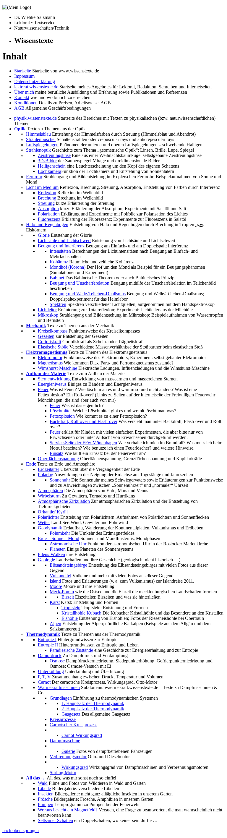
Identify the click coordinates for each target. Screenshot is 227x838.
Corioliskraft (49, 341)
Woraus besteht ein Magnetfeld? (68, 809)
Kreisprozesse (63, 719)
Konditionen (26, 102)
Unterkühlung (51, 671)
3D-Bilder (47, 160)
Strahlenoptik (38, 150)
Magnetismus (50, 362)
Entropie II (48, 644)
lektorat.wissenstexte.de (36, 86)
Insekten (45, 793)
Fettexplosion (62, 416)
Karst (55, 602)
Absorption (48, 208)
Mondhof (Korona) (67, 267)
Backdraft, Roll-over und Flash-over (83, 421)
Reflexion (47, 192)
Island (55, 580)
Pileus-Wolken (51, 554)
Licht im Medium (42, 187)
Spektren (58, 304)
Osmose (57, 660)
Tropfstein (70, 607)
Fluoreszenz (49, 219)
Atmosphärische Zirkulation (64, 501)
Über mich (24, 92)
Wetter (44, 522)
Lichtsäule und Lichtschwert (64, 240)
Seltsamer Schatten (55, 820)
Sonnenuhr (60, 479)
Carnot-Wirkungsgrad (81, 735)
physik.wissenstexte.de (35, 118)
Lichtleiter (47, 309)
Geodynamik (50, 527)
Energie (52, 384)
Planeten (58, 549)
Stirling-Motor (63, 772)
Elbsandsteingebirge (68, 565)
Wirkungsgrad (74, 767)
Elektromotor (50, 357)
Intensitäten (60, 251)
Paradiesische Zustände (71, 650)
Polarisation (49, 213)
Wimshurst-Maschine (57, 368)
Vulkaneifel (60, 575)
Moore (56, 586)
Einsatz (56, 453)
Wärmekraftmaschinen (59, 687)
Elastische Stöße (53, 346)
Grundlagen (61, 698)
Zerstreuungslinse (54, 155)
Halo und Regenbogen (47, 224)
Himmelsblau (38, 134)
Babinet (57, 277)
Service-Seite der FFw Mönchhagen (83, 442)
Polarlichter (48, 517)
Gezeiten (46, 336)
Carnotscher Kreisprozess (73, 724)
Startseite (22, 70)
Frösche (45, 799)
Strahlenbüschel (41, 139)
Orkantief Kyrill (53, 511)
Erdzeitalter (48, 469)
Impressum (24, 76)
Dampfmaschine (65, 740)
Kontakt (21, 97)
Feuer (43, 389)
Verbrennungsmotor (68, 756)
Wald (43, 783)
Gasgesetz (70, 714)
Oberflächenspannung (58, 458)
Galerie (68, 751)
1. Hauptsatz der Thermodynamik (92, 703)
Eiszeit (67, 596)
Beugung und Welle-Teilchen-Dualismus (88, 293)
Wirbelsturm (49, 495)
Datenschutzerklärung (34, 81)
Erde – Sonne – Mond (58, 538)
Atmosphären (50, 490)
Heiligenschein (52, 165)
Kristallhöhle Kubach (81, 612)
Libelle (44, 788)
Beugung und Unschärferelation (79, 283)
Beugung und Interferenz (61, 245)
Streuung (46, 203)
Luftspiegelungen (42, 144)
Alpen (55, 623)
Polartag (45, 474)
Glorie (44, 235)
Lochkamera (49, 171)
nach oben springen (20, 830)
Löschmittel (61, 410)
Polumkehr (60, 533)
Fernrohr (34, 176)
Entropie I (47, 639)
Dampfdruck (49, 655)
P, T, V (44, 676)
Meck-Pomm (62, 591)
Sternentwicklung (54, 378)
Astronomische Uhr (68, 543)
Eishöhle (69, 618)
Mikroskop (48, 314)
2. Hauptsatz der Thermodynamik (92, 708)
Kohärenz (59, 261)
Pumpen (45, 804)
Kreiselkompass (52, 330)
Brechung (47, 197)
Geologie (46, 559)
